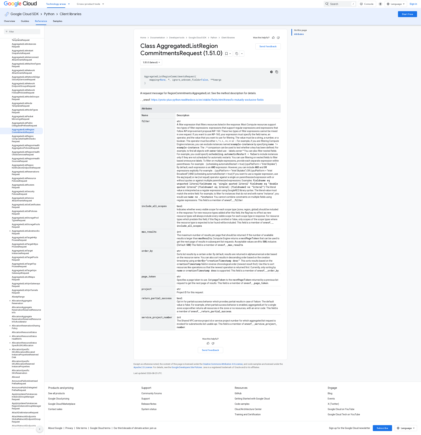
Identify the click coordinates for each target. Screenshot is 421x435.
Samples (57, 21)
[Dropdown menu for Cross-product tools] (104, 4)
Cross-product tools (88, 3)
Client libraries (70, 14)
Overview (9, 21)
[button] (21, 232)
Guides (25, 21)
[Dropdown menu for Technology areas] (70, 4)
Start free (407, 14)
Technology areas (56, 3)
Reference (41, 21)
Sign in (413, 4)
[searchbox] (22, 31)
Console (368, 3)
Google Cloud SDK (25, 14)
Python (49, 14)
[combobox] (340, 4)
